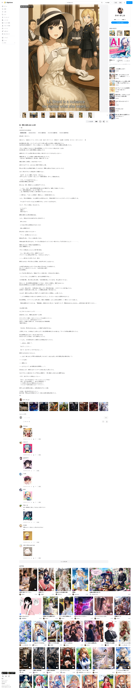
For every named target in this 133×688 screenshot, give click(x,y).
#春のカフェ (22, 140)
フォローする (120, 22)
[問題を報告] (36, 439)
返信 (40, 439)
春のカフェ (27, 136)
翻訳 (20, 395)
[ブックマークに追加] (100, 121)
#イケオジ (72, 140)
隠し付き (26, 421)
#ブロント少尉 (38, 140)
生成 (116, 2)
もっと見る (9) (64, 561)
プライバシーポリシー (6, 685)
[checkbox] (23, 421)
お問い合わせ (4, 681)
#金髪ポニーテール (30, 140)
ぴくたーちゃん (4, 680)
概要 (2, 678)
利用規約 (3, 683)
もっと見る (126, 60)
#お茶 (44, 140)
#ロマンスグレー (79, 140)
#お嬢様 (61, 140)
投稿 (120, 2)
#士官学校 (66, 140)
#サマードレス (50, 140)
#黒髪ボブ (56, 140)
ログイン (129, 2)
